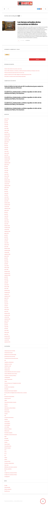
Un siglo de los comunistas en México (10, 474)
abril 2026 (6, 126)
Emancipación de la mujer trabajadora (10, 390)
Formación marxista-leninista (9, 396)
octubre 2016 (6, 317)
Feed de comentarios (7, 489)
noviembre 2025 (7, 136)
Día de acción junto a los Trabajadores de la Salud (12, 383)
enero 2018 (6, 288)
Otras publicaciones (7, 446)
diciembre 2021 (7, 225)
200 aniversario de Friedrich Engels (10, 354)
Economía (6, 385)
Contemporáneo (7, 377)
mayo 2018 (6, 280)
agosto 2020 (6, 256)
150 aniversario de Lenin (8, 352)
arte (5, 360)
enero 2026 (6, 132)
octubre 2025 (6, 137)
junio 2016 (6, 324)
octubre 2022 (6, 206)
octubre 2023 (6, 183)
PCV (5, 455)
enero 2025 (6, 155)
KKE (5, 415)
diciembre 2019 (7, 271)
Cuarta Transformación (8, 379)
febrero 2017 (6, 309)
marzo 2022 (6, 219)
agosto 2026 (6, 118)
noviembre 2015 (7, 338)
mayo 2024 (6, 170)
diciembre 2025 (7, 134)
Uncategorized (6, 476)
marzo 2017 (6, 307)
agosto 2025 (6, 141)
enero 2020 (6, 269)
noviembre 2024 (7, 158)
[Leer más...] (19, 40)
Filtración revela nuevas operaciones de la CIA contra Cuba (14, 72)
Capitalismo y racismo (8, 364)
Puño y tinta (6, 465)
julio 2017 (6, 299)
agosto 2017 (6, 298)
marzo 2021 (6, 242)
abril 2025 (6, 149)
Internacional (6, 409)
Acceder (5, 485)
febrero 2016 (6, 332)
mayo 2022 (6, 216)
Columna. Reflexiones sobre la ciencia (10, 373)
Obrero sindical (7, 444)
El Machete (28, 40)
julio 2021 (6, 235)
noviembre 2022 (7, 204)
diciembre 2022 (7, 202)
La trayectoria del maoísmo (9, 417)
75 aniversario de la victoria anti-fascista (11, 358)
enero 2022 (6, 223)
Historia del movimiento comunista (10, 402)
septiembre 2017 (7, 296)
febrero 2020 (6, 267)
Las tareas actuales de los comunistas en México (29, 23)
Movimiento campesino (8, 432)
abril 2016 (6, 328)
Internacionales (7, 411)
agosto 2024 (6, 164)
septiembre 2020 (7, 254)
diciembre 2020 (7, 248)
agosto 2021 (6, 233)
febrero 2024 (6, 176)
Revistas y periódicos (8, 468)
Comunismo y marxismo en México (10, 375)
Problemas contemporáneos (9, 463)
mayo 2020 (6, 261)
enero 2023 (6, 200)
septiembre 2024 (7, 162)
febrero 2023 (6, 198)
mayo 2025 (6, 147)
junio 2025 (6, 145)
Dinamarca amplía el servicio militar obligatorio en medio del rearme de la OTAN (17, 74)
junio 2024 (6, 168)
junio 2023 (6, 191)
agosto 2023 (6, 187)
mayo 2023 (6, 193)
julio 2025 (6, 143)
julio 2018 (6, 277)
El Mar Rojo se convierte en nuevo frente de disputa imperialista (15, 76)
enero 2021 (6, 246)
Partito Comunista (7, 447)
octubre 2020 (6, 252)
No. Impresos (6, 440)
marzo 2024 (6, 174)
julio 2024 (6, 166)
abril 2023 (6, 195)
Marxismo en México (8, 428)
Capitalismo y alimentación (8, 362)
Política (5, 457)
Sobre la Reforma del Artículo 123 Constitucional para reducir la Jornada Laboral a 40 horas (23, 87)
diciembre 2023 (7, 179)
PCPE (5, 451)
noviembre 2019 (7, 273)
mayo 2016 (6, 326)
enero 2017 (6, 311)
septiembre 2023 (7, 185)
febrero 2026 (6, 130)
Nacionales (6, 438)
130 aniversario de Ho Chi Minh (9, 350)
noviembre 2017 (7, 292)
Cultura (5, 381)
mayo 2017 (6, 303)
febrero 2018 (6, 286)
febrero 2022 (6, 221)
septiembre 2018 (7, 275)
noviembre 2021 (7, 227)
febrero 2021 (6, 244)
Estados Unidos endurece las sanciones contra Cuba (13, 68)
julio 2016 (6, 322)
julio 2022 (6, 212)
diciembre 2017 (7, 290)
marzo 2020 (6, 265)
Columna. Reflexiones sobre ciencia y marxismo (12, 371)
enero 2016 (6, 334)
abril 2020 (6, 263)
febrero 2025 (6, 153)
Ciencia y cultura (7, 367)
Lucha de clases (7, 421)
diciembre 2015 (7, 336)
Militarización (6, 430)
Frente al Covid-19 (7, 398)
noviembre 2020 (7, 250)
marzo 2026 (6, 128)
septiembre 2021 (7, 231)
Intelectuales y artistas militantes (9, 407)
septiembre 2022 (7, 208)
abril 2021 (6, 240)
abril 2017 (6, 305)
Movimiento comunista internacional (10, 434)
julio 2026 (6, 120)
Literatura (6, 419)
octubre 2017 (6, 294)
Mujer (5, 436)
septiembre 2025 (7, 139)
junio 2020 (6, 259)
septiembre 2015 (7, 341)
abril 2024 (6, 172)
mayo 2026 (6, 124)
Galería (5, 400)
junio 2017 (6, 301)
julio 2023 (6, 189)
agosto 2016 (6, 320)
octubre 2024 (6, 160)
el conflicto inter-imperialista (9, 386)
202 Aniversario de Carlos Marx (9, 356)
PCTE (5, 453)
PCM (5, 449)
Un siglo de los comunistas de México (10, 472)
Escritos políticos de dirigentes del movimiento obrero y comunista (15, 392)
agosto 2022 (6, 210)
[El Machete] (25, 3)
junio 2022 (6, 214)
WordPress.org (7, 491)
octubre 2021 (6, 229)
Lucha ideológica (7, 423)
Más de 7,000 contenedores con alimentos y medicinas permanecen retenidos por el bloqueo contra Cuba (21, 70)
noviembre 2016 (7, 315)
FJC (5, 394)
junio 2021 (6, 237)
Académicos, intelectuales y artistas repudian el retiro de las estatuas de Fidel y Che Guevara (22, 92)
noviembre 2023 (7, 181)
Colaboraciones (7, 369)
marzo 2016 (6, 330)
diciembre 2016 (7, 313)
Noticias (5, 442)
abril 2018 (6, 282)
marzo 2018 (6, 284)
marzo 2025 (6, 151)
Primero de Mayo (7, 461)
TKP (5, 470)
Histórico (6, 404)
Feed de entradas (7, 487)
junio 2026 (6, 122)
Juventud (5, 413)
